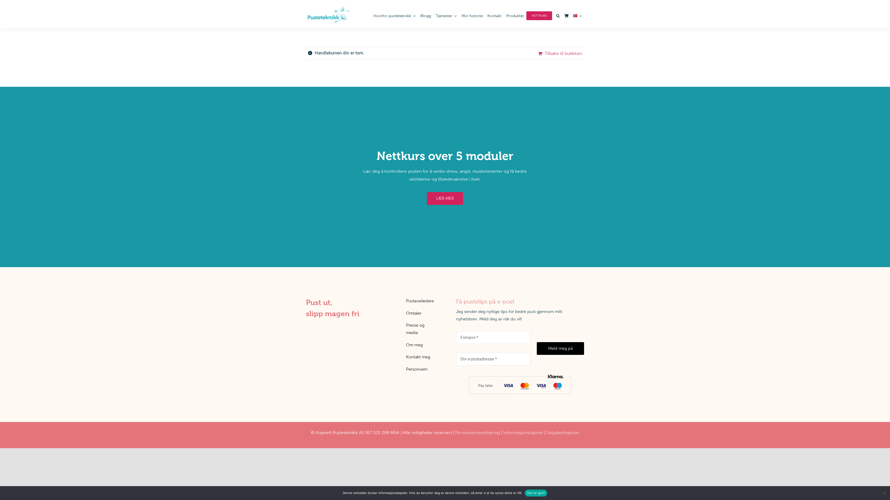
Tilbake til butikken (563, 53)
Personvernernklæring (477, 432)
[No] (884, 493)
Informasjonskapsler (523, 432)
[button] (557, 16)
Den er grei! (536, 493)
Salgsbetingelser (563, 432)
